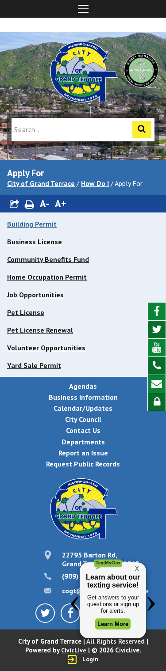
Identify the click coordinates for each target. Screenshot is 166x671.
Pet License (25, 312)
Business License (34, 241)
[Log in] (157, 402)
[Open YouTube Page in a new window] (157, 348)
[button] (14, 204)
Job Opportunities (35, 294)
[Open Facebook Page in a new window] (157, 312)
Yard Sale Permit (34, 365)
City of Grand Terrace (41, 183)
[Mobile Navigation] (83, 9)
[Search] (141, 129)
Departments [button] (83, 441)
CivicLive (73, 650)
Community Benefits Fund (48, 259)
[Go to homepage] (83, 72)
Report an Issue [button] (83, 452)
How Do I (95, 183)
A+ (60, 203)
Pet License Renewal (40, 330)
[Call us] (157, 366)
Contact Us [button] (83, 430)
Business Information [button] (83, 397)
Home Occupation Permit (47, 277)
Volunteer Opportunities (46, 347)
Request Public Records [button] (83, 463)
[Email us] (157, 384)
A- (44, 203)
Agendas (83, 386)
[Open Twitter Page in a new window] (157, 330)
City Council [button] (83, 419)
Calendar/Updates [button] (83, 408)
